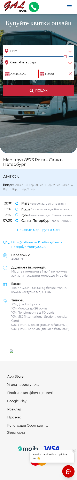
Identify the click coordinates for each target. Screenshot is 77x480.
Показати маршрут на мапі (38, 230)
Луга (24, 215)
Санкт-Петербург (36, 221)
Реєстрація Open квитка (27, 425)
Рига (25, 203)
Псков (25, 209)
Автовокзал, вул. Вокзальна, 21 (52, 209)
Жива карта (16, 432)
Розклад (14, 409)
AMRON (17, 259)
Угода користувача (23, 385)
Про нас (14, 417)
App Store (15, 376)
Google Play (16, 401)
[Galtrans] (14, 7)
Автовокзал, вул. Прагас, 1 (48, 203)
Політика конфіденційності (30, 393)
